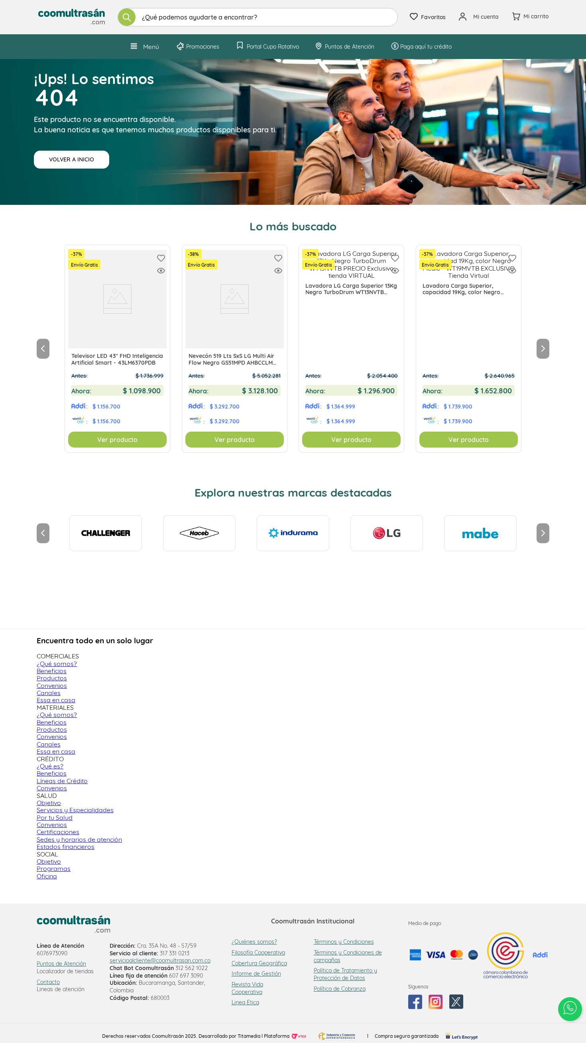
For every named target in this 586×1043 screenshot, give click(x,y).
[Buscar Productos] (127, 17)
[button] (161, 271)
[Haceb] (199, 533)
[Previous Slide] (43, 349)
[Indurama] (293, 533)
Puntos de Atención (61, 963)
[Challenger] (106, 533)
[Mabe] (480, 533)
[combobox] (258, 17)
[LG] (387, 533)
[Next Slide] (543, 349)
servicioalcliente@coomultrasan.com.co (160, 960)
